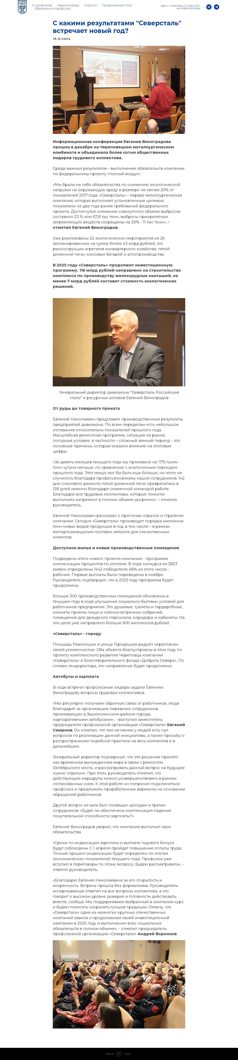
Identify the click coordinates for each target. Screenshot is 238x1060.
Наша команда (68, 5)
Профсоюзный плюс (117, 5)
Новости (90, 5)
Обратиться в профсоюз (52, 8)
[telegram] (216, 7)
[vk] (209, 7)
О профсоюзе (42, 5)
